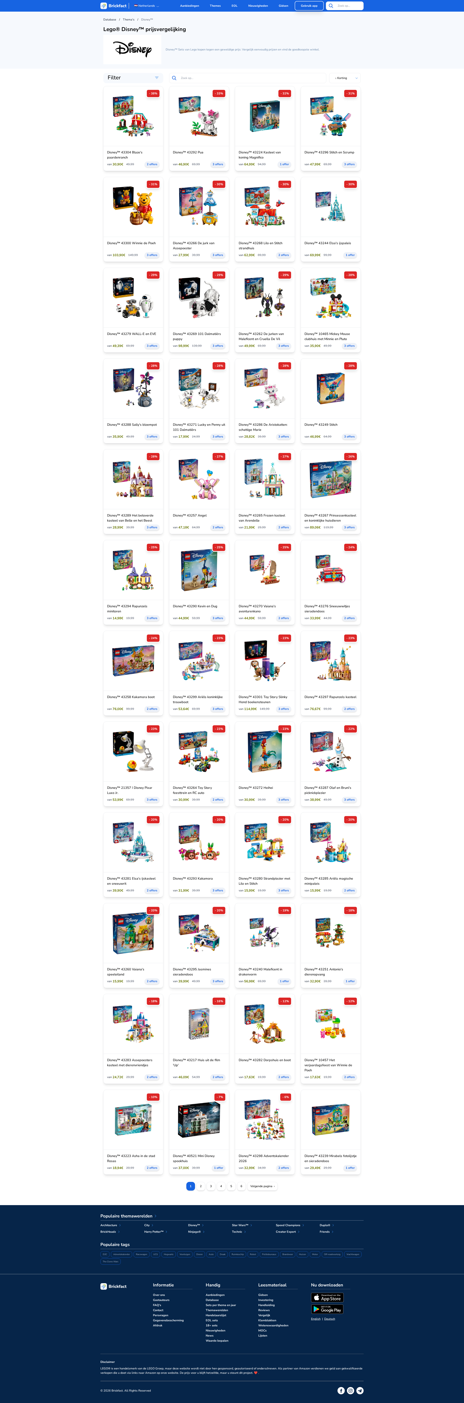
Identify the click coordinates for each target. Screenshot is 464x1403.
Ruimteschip (238, 1254)
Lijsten (262, 1336)
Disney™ (194, 1225)
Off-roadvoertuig (332, 1254)
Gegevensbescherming (168, 1320)
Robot (253, 1254)
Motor (315, 1254)
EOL (234, 6)
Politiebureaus (269, 1254)
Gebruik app (309, 6)
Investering (265, 1300)
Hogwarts (168, 1254)
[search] (331, 6)
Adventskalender (121, 1254)
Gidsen (283, 6)
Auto (211, 1254)
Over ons (159, 1295)
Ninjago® (194, 1232)
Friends (325, 1232)
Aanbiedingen (189, 6)
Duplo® (325, 1225)
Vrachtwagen (353, 1254)
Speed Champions (288, 1225)
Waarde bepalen (217, 1341)
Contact (158, 1310)
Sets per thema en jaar (221, 1305)
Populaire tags (115, 1244)
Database (212, 1300)
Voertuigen (185, 1254)
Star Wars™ (240, 1225)
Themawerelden (217, 1310)
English (316, 1319)
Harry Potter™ (153, 1232)
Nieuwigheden (258, 6)
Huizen (302, 1254)
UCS (155, 1254)
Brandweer (287, 1254)
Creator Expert (286, 1232)
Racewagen (141, 1254)
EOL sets (212, 1320)
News (210, 1336)
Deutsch (329, 1319)
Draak (222, 1254)
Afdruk (157, 1325)
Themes (215, 6)
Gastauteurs (161, 1300)
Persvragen (160, 1315)
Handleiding (266, 1305)
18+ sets (212, 1325)
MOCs (262, 1331)
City (147, 1225)
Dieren (199, 1254)
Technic (237, 1232)
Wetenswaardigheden (273, 1325)
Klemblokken (267, 1320)
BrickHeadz (108, 1232)
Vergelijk (264, 1315)
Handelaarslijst (216, 1315)
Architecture (108, 1225)
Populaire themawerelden (126, 1216)
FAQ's (157, 1305)
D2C (105, 1254)
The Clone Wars (110, 1261)
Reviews (264, 1310)
